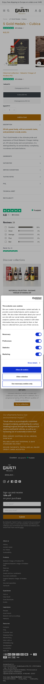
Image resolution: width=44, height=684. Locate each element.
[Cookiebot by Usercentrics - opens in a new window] (32, 298)
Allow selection (22, 377)
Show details (32, 363)
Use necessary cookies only (22, 384)
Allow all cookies (22, 370)
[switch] (38, 341)
